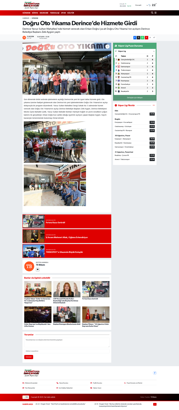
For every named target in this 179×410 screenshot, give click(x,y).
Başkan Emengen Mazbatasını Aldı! (66, 324)
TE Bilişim (40, 265)
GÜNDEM (26, 13)
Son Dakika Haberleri (66, 388)
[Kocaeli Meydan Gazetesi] (31, 5)
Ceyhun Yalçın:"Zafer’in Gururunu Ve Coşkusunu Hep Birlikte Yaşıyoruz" (37, 301)
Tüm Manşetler (30, 388)
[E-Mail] (37, 269)
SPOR (63, 13)
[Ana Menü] (155, 13)
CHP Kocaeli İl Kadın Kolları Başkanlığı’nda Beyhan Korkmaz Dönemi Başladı (65, 301)
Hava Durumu (63, 383)
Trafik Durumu (97, 383)
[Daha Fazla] (146, 37)
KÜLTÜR (70, 13)
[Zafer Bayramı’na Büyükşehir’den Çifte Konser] (37, 314)
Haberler (25, 18)
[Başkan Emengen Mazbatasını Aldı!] (66, 314)
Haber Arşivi (97, 388)
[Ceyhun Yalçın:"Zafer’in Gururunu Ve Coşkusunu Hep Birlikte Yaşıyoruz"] (37, 289)
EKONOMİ (44, 13)
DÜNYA (35, 13)
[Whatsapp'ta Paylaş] (142, 37)
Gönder (29, 357)
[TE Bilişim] (29, 266)
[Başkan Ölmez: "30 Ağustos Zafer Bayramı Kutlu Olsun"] (95, 314)
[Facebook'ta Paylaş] (134, 37)
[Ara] (152, 13)
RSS (26, 397)
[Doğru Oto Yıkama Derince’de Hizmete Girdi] (66, 69)
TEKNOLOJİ (54, 13)
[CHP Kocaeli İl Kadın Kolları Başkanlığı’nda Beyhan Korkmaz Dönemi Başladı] (66, 289)
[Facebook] (155, 373)
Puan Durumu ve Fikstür (134, 383)
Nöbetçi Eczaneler (31, 383)
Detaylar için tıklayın (135, 98)
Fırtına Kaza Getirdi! (90, 299)
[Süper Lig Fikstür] (154, 105)
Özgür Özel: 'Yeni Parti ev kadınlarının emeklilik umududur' (63, 404)
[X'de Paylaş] (138, 37)
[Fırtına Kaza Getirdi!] (95, 289)
